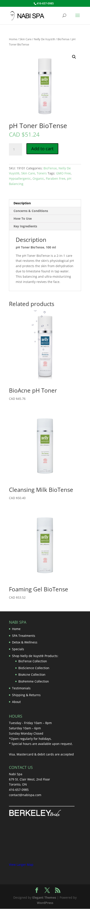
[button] (74, 57)
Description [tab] (22, 203)
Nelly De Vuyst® (44, 39)
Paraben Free (55, 178)
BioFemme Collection (33, 681)
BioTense (63, 39)
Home (13, 39)
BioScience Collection (33, 668)
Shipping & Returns (26, 695)
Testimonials (21, 688)
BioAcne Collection (31, 674)
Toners (42, 173)
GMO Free (63, 173)
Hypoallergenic (20, 178)
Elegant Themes (44, 897)
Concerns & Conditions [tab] (31, 211)
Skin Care (25, 39)
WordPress (45, 903)
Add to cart (42, 149)
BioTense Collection (32, 661)
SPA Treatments (23, 636)
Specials (18, 649)
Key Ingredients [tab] (25, 226)
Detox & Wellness (24, 642)
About (16, 702)
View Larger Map (21, 864)
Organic (38, 178)
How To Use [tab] (23, 218)
